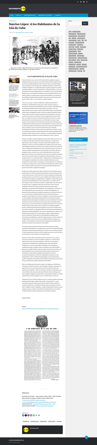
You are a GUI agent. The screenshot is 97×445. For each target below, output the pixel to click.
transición (80, 71)
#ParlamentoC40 (73, 36)
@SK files (74, 38)
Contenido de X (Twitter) (45, 15)
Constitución (80, 44)
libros (78, 60)
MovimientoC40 (19, 32)
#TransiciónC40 (81, 36)
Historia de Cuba (34, 421)
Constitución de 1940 (29, 15)
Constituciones (72, 44)
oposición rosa (77, 62)
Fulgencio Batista (73, 51)
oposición (71, 62)
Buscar (70, 21)
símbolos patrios (72, 71)
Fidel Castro (80, 49)
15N (70, 38)
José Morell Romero (82, 57)
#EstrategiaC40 (72, 33)
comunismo (71, 42)
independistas (43, 421)
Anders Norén (16, 442)
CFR (83, 40)
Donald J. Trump (72, 49)
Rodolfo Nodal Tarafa (73, 68)
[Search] (87, 2)
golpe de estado (72, 55)
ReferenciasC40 (73, 157)
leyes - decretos (72, 60)
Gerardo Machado (73, 53)
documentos (26, 421)
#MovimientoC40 (81, 33)
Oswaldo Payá (72, 64)
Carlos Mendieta (72, 40)
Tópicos (18, 15)
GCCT (79, 51)
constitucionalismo (79, 42)
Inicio (11, 15)
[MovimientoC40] (48, 8)
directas (77, 47)
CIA (86, 40)
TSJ (84, 71)
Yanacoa (71, 155)
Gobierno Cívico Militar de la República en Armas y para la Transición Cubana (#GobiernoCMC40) (78, 145)
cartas (79, 40)
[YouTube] (84, 2)
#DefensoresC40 (76, 31)
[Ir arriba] (86, 437)
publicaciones (72, 66)
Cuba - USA (71, 47)
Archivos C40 (12, 21)
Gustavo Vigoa (80, 55)
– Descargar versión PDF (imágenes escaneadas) (34, 400)
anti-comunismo (81, 38)
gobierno (80, 53)
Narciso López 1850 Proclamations (44, 406)
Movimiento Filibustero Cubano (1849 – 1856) (44, 404)
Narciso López (52, 421)
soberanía (82, 68)
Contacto (58, 15)
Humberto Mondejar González (76, 153)
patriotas (59, 421)
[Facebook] (78, 2)
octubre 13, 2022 (29, 32)
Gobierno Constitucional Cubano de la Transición (78, 150)
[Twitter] (81, 2)
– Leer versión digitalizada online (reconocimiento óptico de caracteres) (39, 402)
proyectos (84, 64)
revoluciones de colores (81, 66)
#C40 (70, 31)
